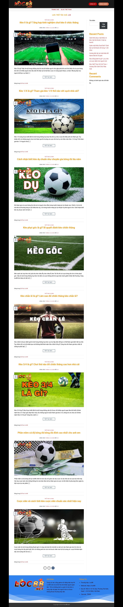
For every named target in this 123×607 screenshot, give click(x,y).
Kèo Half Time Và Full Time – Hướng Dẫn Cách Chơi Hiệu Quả (98, 66)
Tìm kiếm (92, 20)
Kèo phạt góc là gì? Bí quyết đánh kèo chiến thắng (49, 227)
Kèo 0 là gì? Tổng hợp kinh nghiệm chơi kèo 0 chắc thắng (49, 22)
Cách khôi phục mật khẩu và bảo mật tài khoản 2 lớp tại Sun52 (98, 40)
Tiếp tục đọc (49, 77)
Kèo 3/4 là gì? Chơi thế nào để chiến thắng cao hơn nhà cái (49, 364)
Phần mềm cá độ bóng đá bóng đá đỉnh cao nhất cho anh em (49, 432)
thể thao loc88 (49, 20)
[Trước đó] (45, 567)
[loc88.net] (23, 4)
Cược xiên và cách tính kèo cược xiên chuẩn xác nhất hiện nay (49, 501)
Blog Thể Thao (66, 9)
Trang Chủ (55, 9)
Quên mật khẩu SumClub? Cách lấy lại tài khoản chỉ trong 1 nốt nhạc (99, 48)
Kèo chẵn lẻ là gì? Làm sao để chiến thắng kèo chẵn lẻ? (49, 296)
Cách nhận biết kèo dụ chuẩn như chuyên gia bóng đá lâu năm (49, 159)
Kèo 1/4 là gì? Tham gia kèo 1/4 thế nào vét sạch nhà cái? (49, 91)
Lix (69, 15)
